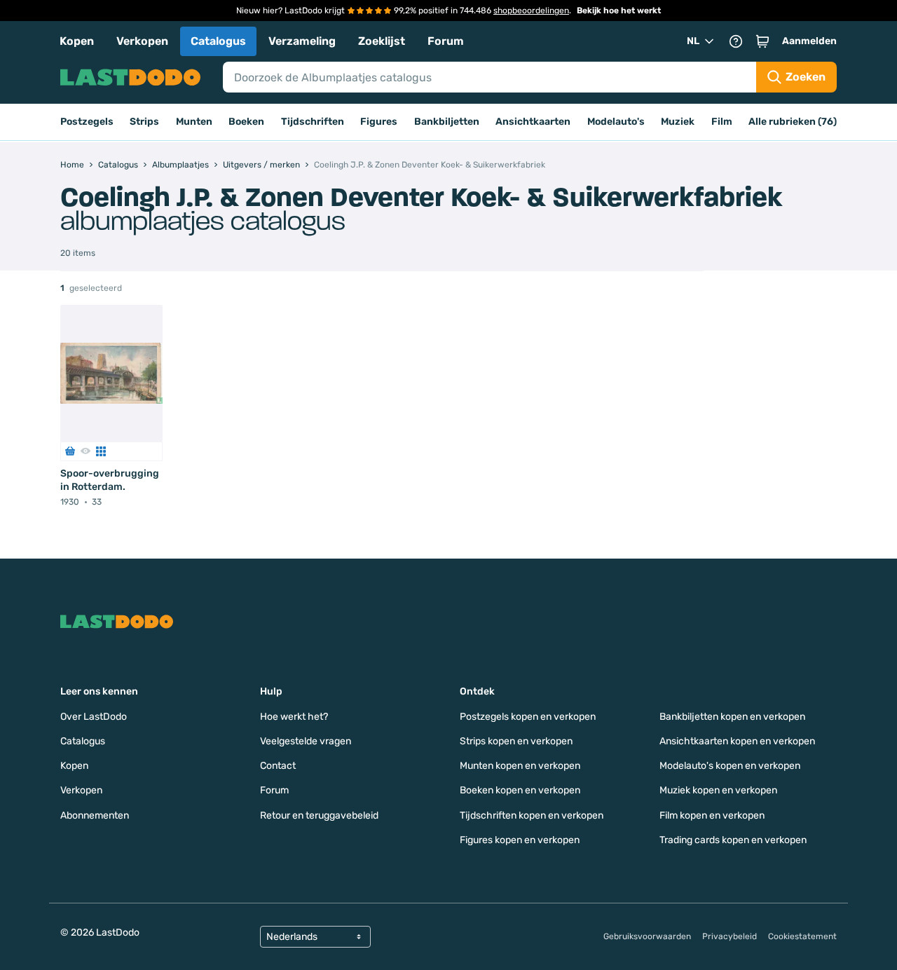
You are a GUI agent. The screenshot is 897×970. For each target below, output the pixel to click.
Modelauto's (616, 122)
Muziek (677, 122)
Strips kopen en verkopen (516, 741)
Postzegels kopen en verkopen (528, 717)
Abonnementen (94, 815)
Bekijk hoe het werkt (619, 10)
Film (721, 122)
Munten (194, 122)
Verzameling (302, 41)
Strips (144, 122)
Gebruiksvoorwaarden (647, 936)
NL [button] (693, 41)
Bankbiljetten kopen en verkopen (732, 717)
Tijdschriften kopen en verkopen (531, 815)
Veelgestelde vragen (305, 741)
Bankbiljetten (446, 122)
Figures (378, 122)
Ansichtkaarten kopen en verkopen (737, 741)
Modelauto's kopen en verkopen (729, 766)
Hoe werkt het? (294, 717)
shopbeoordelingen (531, 10)
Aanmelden (809, 41)
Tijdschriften (312, 122)
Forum (445, 41)
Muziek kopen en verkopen (718, 790)
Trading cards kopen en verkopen (733, 840)
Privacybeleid (729, 936)
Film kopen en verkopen (712, 815)
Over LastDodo (93, 717)
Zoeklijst (381, 41)
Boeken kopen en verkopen (520, 790)
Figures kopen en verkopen (520, 840)
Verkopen (142, 41)
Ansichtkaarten (532, 122)
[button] (762, 41)
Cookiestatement (802, 936)
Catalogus (218, 41)
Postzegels (87, 122)
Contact (278, 766)
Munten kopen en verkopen (520, 766)
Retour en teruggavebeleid (319, 815)
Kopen (77, 41)
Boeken (246, 122)
